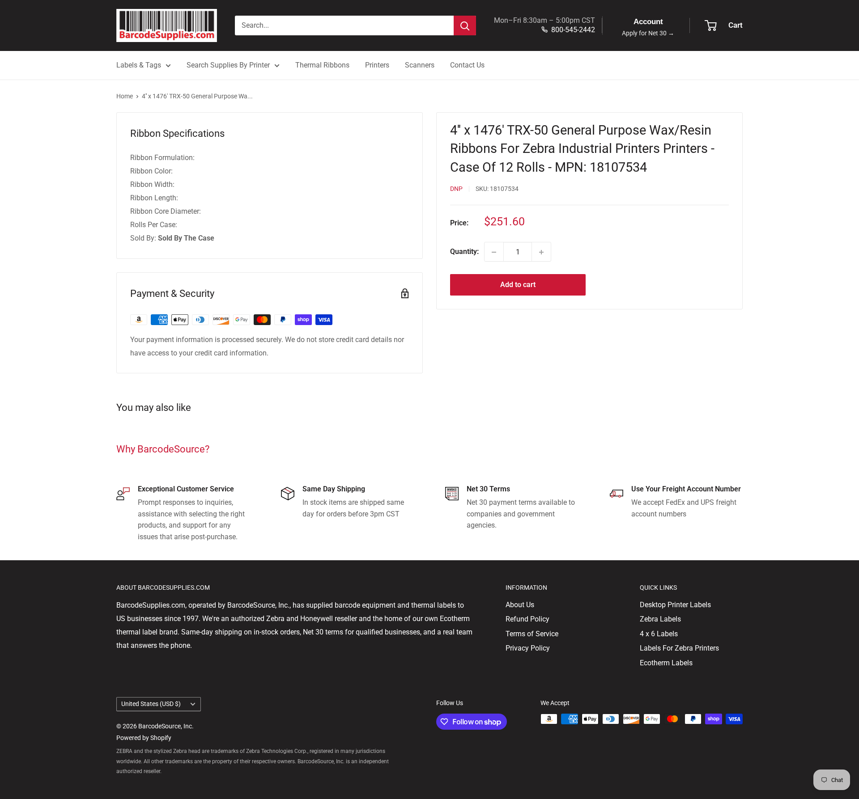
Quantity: (464, 252)
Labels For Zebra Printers (679, 648)
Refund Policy (527, 619)
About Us (520, 604)
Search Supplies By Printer (228, 65)
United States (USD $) (151, 703)
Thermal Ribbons (322, 65)
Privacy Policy (528, 648)
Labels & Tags (138, 65)
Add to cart (518, 285)
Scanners (419, 65)
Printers (377, 65)
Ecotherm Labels (666, 663)
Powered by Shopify (143, 737)
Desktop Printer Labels (675, 604)
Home (124, 96)
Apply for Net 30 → (648, 33)
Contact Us (467, 65)
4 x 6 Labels (659, 634)
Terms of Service (532, 634)
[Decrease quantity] (494, 252)
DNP (456, 189)
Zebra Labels (660, 619)
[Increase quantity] (541, 252)
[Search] (465, 25)
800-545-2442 (573, 29)
